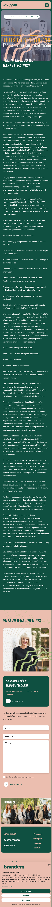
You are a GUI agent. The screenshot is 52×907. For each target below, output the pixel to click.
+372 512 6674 (9, 845)
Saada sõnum (16, 784)
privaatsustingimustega (24, 777)
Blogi (14, 17)
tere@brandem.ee (12, 839)
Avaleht (8, 17)
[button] (47, 5)
